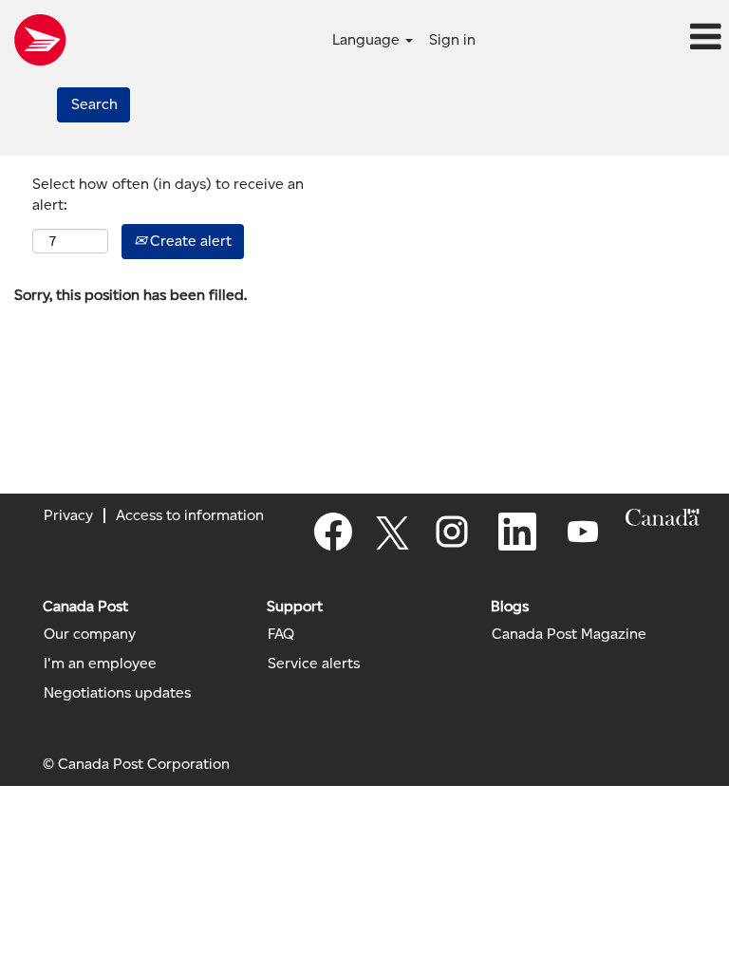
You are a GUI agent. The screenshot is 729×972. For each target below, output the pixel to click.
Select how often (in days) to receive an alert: (168, 195)
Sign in (452, 39)
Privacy (68, 515)
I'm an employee (100, 663)
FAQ (281, 634)
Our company (90, 634)
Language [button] (367, 39)
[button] (607, 37)
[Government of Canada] (663, 517)
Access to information (190, 515)
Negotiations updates (117, 692)
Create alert (189, 241)
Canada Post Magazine (569, 634)
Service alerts (314, 663)
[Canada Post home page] (39, 39)
